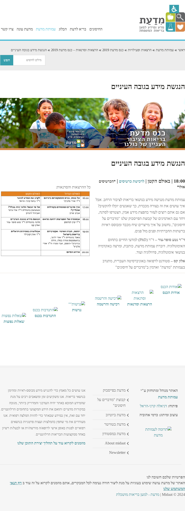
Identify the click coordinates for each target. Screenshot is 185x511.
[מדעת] (162, 30)
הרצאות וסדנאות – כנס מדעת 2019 (74, 50)
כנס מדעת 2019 (113, 50)
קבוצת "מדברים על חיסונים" (111, 402)
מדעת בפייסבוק (114, 390)
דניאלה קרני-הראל (153, 406)
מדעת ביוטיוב (116, 415)
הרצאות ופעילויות (140, 50)
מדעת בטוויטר (115, 424)
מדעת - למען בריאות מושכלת (137, 494)
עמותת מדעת (165, 50)
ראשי (181, 50)
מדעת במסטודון (114, 434)
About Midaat (115, 443)
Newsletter (117, 452)
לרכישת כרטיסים (131, 181)
